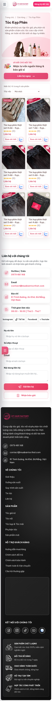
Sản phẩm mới (12, 535)
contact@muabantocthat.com (25, 452)
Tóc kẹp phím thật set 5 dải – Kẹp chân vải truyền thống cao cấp (13, 221)
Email (7, 355)
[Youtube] (33, 630)
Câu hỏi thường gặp (14, 571)
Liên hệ (8, 499)
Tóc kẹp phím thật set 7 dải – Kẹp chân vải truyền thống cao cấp (38, 126)
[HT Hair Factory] (16, 416)
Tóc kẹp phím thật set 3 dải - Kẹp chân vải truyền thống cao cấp (13, 174)
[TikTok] (25, 630)
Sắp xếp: (7, 91)
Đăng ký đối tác (42, 4)
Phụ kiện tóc (11, 529)
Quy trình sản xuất (14, 488)
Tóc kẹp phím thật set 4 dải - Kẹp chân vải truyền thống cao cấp (38, 221)
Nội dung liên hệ (12, 368)
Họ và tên (9, 330)
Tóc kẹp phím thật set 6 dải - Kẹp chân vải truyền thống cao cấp (38, 174)
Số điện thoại (11, 343)
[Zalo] (42, 630)
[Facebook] (8, 630)
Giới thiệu (9, 477)
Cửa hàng (21, 17)
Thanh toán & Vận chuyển (17, 565)
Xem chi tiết (10, 139)
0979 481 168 (16, 445)
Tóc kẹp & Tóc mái (14, 524)
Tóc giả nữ (10, 513)
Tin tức (8, 493)
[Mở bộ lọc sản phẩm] (5, 350)
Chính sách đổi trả (14, 555)
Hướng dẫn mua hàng (15, 549)
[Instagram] (17, 630)
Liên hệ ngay (26, 76)
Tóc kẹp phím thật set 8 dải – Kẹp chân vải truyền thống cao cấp (13, 126)
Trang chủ (9, 17)
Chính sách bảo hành (15, 560)
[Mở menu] (5, 4)
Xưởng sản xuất (13, 482)
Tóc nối (9, 518)
